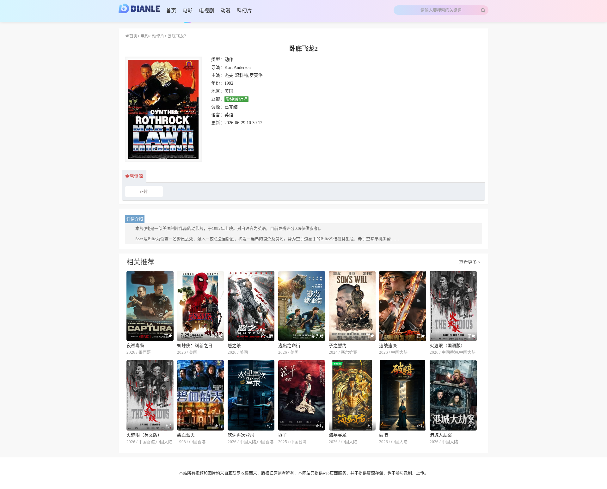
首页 (133, 36)
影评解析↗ (236, 99)
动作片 (157, 36)
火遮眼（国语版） (447, 345)
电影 (144, 36)
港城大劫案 (441, 435)
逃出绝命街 (289, 345)
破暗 (383, 435)
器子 (282, 435)
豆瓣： (217, 99)
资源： (217, 107)
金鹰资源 (134, 176)
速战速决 (388, 345)
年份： (217, 83)
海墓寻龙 (337, 435)
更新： (217, 122)
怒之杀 (234, 345)
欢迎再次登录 (241, 435)
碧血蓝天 (186, 435)
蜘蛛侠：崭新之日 (194, 345)
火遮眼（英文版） (144, 435)
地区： (217, 91)
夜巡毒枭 (135, 345)
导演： (217, 67)
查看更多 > (470, 262)
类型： (217, 59)
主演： (217, 75)
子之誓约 (337, 345)
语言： (217, 115)
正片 (144, 191)
